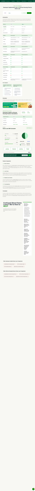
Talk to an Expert (24, 155)
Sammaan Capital (14, 165)
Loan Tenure (6, 142)
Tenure (28, 111)
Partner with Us (24, 1)
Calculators (13, 1)
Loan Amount (23, 111)
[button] (27, 205)
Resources (18, 1)
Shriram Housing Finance (21, 165)
